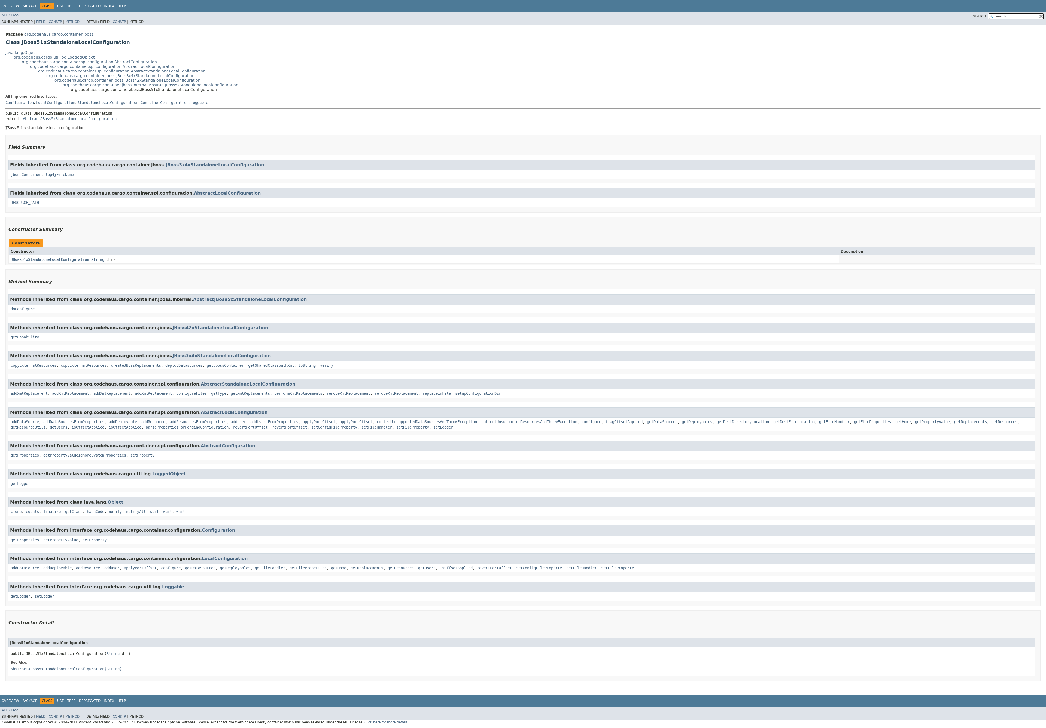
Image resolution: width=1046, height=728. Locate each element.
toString (307, 365)
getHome (903, 422)
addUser (238, 422)
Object (115, 502)
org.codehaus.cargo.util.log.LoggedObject (54, 57)
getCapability (25, 337)
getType (218, 393)
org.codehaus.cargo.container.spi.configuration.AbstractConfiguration (89, 62)
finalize (52, 511)
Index (109, 6)
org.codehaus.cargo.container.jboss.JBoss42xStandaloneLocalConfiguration (127, 80)
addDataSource (25, 422)
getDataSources (662, 422)
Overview (10, 6)
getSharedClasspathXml (271, 365)
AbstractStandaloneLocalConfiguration (248, 384)
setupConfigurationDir (478, 393)
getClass (74, 511)
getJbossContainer (225, 365)
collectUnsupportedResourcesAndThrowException (529, 422)
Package (29, 6)
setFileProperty (412, 427)
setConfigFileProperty (334, 427)
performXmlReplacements (298, 393)
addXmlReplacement (29, 393)
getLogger (20, 483)
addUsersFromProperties (274, 422)
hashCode (95, 511)
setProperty (142, 455)
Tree (71, 6)
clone (16, 511)
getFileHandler (834, 422)
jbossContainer (26, 174)
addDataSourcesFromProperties (73, 422)
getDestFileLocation (794, 422)
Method (72, 22)
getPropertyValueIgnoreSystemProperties (84, 455)
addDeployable (123, 422)
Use (60, 6)
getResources (1004, 422)
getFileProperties (872, 422)
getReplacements (970, 422)
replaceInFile (436, 393)
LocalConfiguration (55, 102)
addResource (153, 422)
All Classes (13, 15)
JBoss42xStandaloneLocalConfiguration (220, 327)
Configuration (19, 102)
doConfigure (23, 309)
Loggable (199, 102)
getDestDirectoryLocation (743, 422)
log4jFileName (59, 174)
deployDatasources (183, 365)
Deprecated (90, 6)
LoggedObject (169, 473)
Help (121, 6)
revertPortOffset (250, 427)
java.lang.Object (21, 52)
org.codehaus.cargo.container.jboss (58, 34)
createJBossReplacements (136, 365)
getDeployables (697, 422)
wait (154, 511)
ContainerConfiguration (164, 102)
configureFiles (191, 393)
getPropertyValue (932, 422)
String (97, 259)
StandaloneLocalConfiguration (107, 102)
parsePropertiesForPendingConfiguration (187, 427)
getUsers (58, 427)
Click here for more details (385, 722)
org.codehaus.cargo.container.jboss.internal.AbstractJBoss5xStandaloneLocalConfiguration (150, 85)
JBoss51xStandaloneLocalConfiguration (50, 259)
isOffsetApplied (88, 427)
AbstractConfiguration (228, 445)
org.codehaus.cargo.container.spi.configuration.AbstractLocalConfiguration (102, 66)
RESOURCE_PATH (25, 202)
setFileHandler (376, 427)
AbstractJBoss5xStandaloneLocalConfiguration (70, 119)
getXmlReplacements (250, 393)
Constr (55, 22)
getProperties (25, 455)
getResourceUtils (28, 427)
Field (40, 22)
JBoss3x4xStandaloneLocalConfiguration (215, 164)
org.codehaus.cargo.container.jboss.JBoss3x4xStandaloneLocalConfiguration (120, 76)
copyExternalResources (33, 365)
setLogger (443, 427)
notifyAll (136, 511)
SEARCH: (980, 16)
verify (326, 365)
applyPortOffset (319, 422)
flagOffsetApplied (624, 422)
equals (32, 511)
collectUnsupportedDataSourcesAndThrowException (427, 422)
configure (591, 422)
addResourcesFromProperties (198, 422)
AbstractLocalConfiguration (227, 193)
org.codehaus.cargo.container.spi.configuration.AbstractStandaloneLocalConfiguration (122, 71)
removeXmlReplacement (348, 393)
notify (115, 511)
